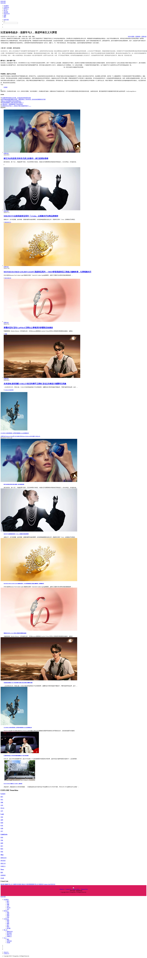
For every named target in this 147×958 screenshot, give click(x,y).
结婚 (2, 828)
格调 (2, 822)
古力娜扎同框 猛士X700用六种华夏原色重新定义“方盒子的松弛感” (16, 755)
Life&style (6, 918)
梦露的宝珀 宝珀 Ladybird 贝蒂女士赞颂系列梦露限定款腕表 (15, 633)
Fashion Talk (47, 884)
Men (2, 854)
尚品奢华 (6, 5)
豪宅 (2, 796)
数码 (2, 848)
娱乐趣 (8, 928)
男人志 (5, 10)
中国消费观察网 (30, 884)
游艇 (2, 802)
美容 (2, 817)
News (2, 869)
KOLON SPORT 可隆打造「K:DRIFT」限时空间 (13, 783)
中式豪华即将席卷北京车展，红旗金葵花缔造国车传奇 (16, 97)
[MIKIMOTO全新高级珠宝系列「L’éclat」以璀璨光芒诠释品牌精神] (39, 531)
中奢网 (14, 884)
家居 (2, 837)
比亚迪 (5, 87)
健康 (2, 843)
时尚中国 (3, 1)
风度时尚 (41, 884)
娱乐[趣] (6, 12)
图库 (5, 16)
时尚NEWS (7, 13)
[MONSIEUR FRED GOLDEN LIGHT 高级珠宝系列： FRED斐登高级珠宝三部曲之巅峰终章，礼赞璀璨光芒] (39, 580)
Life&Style (6, 7)
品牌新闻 (137, 36)
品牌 (5, 15)
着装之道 (3, 863)
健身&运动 (3, 857)
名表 (2, 805)
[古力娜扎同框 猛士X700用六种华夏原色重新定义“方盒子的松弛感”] (20, 752)
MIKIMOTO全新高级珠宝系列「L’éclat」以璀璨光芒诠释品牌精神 (16, 533)
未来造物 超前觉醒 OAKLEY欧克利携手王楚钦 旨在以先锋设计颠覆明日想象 (18, 682)
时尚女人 (6, 8)
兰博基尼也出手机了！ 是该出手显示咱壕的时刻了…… (16, 105)
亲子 (2, 831)
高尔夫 (2, 808)
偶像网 (6, 884)
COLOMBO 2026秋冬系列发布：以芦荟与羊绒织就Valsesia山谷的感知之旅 (18, 727)
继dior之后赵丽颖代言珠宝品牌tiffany (11, 101)
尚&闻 (2, 878)
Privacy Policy (76, 889)
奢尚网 (2, 884)
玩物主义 (3, 866)
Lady (2, 814)
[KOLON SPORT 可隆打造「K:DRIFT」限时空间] (20, 780)
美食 (2, 840)
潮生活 (23, 884)
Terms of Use (84, 889)
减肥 (2, 820)
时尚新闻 (19, 884)
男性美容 (3, 860)
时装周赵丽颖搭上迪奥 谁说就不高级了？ (12, 102)
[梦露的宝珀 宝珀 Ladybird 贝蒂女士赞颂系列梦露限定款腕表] (39, 630)
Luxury (3, 793)
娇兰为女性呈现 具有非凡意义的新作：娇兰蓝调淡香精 (14, 484)
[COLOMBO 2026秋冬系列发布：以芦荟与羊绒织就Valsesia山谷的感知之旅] (14, 724)
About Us (61, 889)
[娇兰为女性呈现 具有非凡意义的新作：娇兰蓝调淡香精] (39, 481)
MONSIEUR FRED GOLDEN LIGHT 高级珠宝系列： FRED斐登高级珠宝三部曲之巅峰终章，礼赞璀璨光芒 (24, 583)
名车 (2, 811)
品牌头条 (143, 36)
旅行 (2, 846)
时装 (2, 825)
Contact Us (68, 889)
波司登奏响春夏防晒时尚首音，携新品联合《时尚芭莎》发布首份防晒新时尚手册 (23, 99)
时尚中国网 (131, 36)
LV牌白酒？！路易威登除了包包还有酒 (12, 104)
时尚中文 (52, 884)
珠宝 (2, 799)
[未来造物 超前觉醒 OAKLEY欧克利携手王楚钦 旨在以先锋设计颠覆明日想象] (39, 680)
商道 (2, 851)
